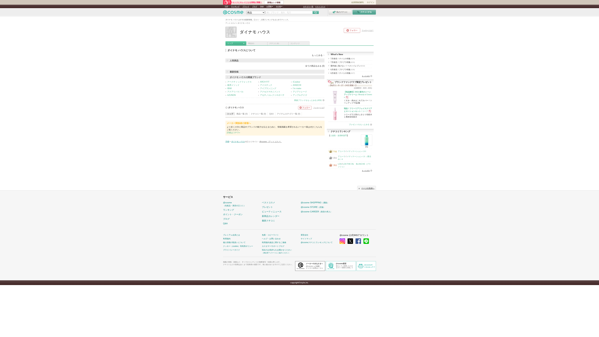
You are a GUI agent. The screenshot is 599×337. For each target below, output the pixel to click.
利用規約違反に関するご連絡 (274, 242)
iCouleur (296, 82)
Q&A (262, 6)
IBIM (229, 88)
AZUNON (231, 95)
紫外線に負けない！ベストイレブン (348, 66)
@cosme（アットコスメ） (270, 142)
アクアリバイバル (235, 91)
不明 (227, 142)
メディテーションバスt (356, 151)
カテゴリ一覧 (308, 6)
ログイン (370, 2)
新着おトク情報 (273, 2)
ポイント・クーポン (233, 214)
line (366, 241)
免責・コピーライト (270, 235)
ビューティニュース (272, 211)
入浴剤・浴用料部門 (338, 135)
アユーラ (341, 151)
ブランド (245, 6)
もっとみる (366, 76)
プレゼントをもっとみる (359, 124)
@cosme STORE (313, 207)
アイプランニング (268, 88)
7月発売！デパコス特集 (343, 59)
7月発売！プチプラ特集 (343, 62)
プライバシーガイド (231, 250)
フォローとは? (318, 108)
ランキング (235, 6)
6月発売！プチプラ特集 (343, 69)
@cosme (234, 204)
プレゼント (267, 207)
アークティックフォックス (239, 82)
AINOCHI (297, 85)
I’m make (297, 88)
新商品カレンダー (270, 216)
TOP (226, 6)
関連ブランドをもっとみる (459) (308, 100)
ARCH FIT (264, 82)
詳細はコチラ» (233, 132)
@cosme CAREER (316, 211)
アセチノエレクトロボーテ (272, 95)
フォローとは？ (368, 30)
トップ (230, 43)
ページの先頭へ (367, 188)
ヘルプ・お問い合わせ (271, 239)
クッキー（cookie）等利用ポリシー (238, 246)
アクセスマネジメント (270, 91)
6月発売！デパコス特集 (343, 73)
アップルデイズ (300, 95)
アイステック (266, 85)
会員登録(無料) (357, 2)
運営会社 (304, 235)
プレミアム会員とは (231, 235)
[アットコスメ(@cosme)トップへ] (233, 13)
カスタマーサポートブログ (273, 246)
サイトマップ (306, 239)
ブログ (254, 6)
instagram (342, 241)
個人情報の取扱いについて (234, 242)
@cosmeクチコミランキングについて (317, 242)
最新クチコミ (268, 220)
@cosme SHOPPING (315, 202)
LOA (339, 164)
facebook (358, 241)
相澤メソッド (233, 85)
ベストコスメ (320, 6)
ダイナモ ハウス (236, 107)
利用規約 (227, 239)
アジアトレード (300, 91)
